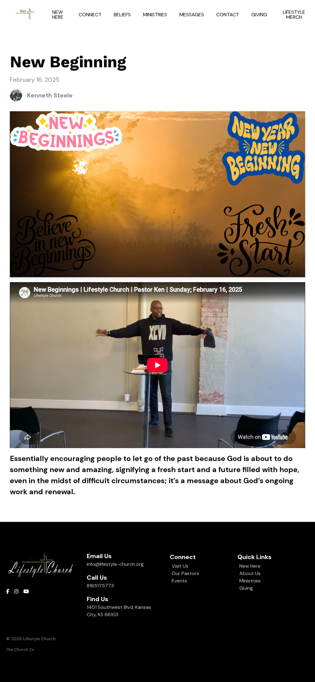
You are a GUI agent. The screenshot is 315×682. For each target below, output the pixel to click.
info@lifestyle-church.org (115, 564)
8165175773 (100, 585)
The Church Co (20, 649)
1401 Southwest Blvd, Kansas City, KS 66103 (119, 611)
